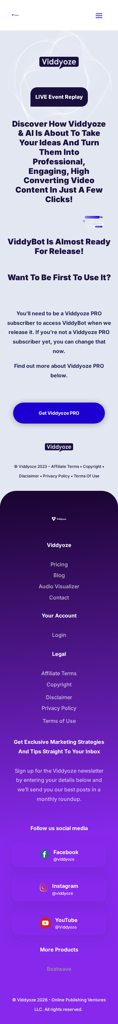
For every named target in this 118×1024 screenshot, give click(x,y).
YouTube (66, 920)
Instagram (65, 886)
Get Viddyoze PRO (59, 413)
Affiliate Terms (65, 466)
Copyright (92, 466)
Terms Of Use (86, 475)
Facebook (65, 852)
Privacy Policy (56, 475)
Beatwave (59, 969)
